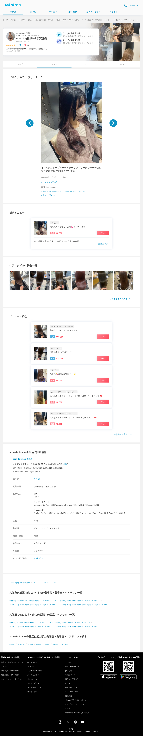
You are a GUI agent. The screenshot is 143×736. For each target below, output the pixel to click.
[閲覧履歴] (125, 5)
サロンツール (70, 683)
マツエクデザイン (34, 687)
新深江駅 (21, 644)
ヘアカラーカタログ (34, 670)
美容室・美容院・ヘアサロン (12, 662)
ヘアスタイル (32, 662)
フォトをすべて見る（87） (122, 298)
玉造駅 (30, 644)
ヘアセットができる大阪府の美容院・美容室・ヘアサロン (31, 626)
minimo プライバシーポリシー (76, 700)
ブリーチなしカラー (51, 194)
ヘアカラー (55, 182)
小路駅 (55, 644)
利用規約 (68, 696)
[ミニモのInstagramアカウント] (60, 722)
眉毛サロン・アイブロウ (10, 675)
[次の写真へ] (113, 123)
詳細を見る (103, 244)
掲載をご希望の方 (71, 679)
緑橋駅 (47, 644)
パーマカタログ (33, 675)
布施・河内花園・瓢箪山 (43, 19)
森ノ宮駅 (64, 644)
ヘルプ (67, 708)
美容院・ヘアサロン (18, 19)
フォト (106, 19)
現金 (36, 493)
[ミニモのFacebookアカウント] (75, 722)
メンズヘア (31, 666)
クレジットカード (41, 502)
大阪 (30, 19)
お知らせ (68, 670)
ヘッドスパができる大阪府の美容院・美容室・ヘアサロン (78, 626)
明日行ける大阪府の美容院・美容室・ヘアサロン (27, 622)
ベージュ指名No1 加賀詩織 (91, 19)
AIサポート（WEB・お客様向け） (77, 712)
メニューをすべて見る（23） (121, 434)
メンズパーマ (32, 679)
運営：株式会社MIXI (72, 666)
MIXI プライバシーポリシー (75, 704)
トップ (5, 19)
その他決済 (39, 510)
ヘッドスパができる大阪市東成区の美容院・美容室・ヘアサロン (85, 604)
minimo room (70, 675)
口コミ (123, 64)
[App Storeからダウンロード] (108, 677)
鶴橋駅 (38, 644)
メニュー (89, 64)
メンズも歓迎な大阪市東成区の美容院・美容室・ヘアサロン (77, 600)
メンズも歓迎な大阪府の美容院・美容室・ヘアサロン (70, 622)
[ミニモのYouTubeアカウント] (82, 722)
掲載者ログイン (71, 687)
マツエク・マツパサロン (10, 670)
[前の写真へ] (30, 123)
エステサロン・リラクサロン (12, 679)
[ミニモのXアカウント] (67, 722)
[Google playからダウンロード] (128, 677)
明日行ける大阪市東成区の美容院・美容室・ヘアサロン (30, 600)
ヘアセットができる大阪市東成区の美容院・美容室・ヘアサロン (33, 604)
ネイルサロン (6, 666)
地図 (65, 464)
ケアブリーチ (63, 191)
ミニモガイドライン (72, 691)
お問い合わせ (40, 558)
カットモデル (32, 691)
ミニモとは (69, 662)
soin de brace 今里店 (71, 19)
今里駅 (57, 19)
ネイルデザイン (33, 683)
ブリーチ (52, 191)
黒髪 (44, 191)
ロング (45, 182)
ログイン (134, 5)
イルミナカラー (78, 191)
